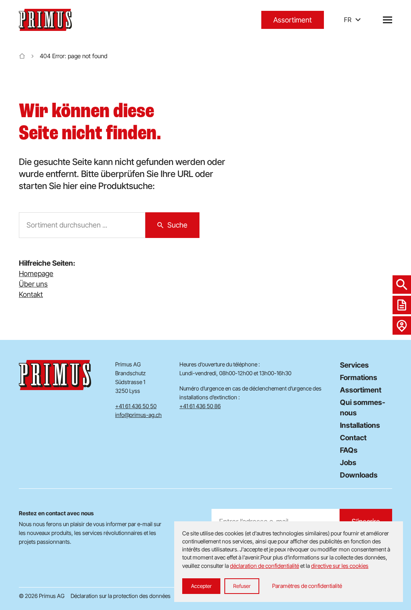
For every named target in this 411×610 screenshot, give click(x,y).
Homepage (36, 273)
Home (22, 56)
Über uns (33, 284)
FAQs (349, 450)
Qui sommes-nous (362, 407)
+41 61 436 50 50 (136, 406)
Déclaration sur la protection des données (121, 595)
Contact (353, 437)
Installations (360, 425)
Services (354, 365)
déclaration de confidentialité (264, 565)
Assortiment (292, 20)
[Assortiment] (402, 284)
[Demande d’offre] (402, 305)
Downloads (359, 475)
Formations (358, 377)
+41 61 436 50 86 (200, 406)
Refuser (241, 586)
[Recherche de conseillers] (402, 325)
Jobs (348, 462)
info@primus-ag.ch (138, 414)
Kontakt (31, 294)
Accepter (201, 586)
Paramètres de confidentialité (307, 585)
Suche (177, 225)
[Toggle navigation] (387, 19)
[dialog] (288, 561)
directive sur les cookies (339, 565)
